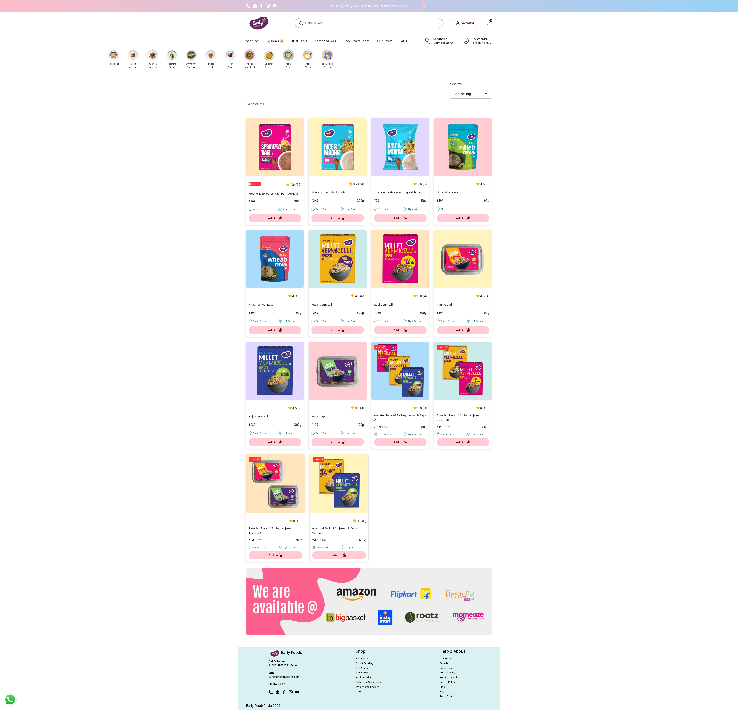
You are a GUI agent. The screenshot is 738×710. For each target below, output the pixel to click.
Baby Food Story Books (369, 682)
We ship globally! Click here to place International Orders (368, 5)
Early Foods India (259, 705)
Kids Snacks (362, 668)
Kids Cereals (363, 672)
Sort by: (456, 84)
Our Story (445, 658)
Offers (359, 691)
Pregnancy (362, 658)
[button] (488, 23)
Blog (442, 686)
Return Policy (447, 682)
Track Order (447, 696)
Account (468, 23)
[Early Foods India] (259, 23)
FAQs (443, 691)
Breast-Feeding (364, 663)
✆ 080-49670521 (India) (283, 665)
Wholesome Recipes (367, 686)
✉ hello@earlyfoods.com (284, 676)
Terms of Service (450, 677)
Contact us (446, 668)
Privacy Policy (447, 672)
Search (444, 663)
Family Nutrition (364, 677)
